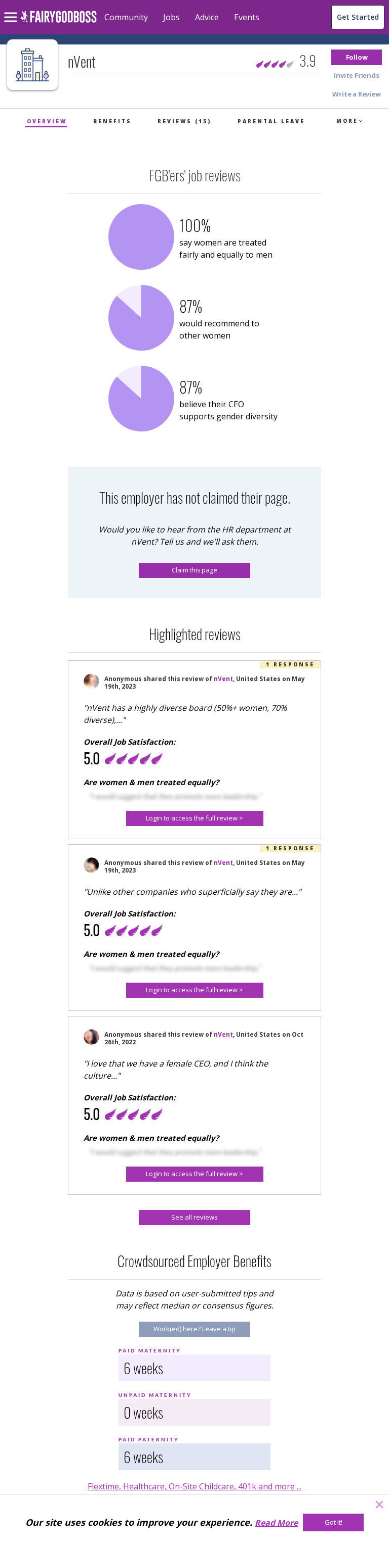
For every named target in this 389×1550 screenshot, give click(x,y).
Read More (276, 1522)
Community (126, 17)
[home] (58, 22)
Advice (207, 17)
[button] (356, 57)
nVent (223, 678)
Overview (47, 121)
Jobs (171, 17)
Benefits (112, 121)
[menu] (12, 9)
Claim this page (194, 569)
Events (246, 17)
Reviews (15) (184, 121)
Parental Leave (271, 121)
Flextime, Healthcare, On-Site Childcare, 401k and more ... (194, 1486)
